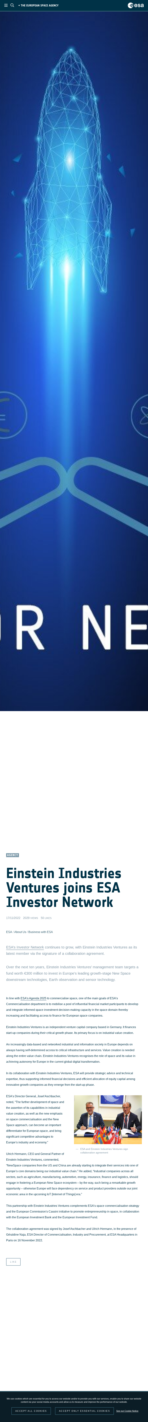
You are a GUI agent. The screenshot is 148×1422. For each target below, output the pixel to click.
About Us (20, 932)
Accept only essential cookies (84, 1411)
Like (13, 1262)
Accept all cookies (31, 1411)
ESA (9, 932)
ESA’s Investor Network (25, 947)
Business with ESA (40, 932)
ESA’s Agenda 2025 (33, 998)
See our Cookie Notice (127, 1411)
